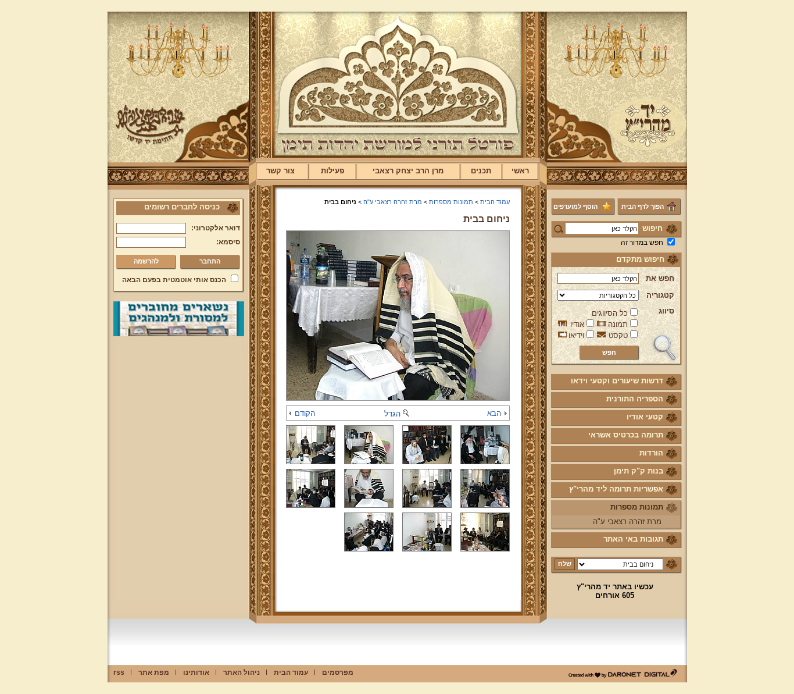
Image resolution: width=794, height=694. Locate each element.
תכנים (481, 170)
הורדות (651, 453)
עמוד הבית (495, 201)
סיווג (666, 311)
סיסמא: (228, 242)
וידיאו (576, 335)
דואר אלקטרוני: (215, 228)
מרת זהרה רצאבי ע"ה (627, 521)
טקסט (618, 335)
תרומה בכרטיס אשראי (625, 434)
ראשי (520, 170)
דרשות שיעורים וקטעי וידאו (617, 380)
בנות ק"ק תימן (638, 471)
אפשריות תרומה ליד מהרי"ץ (616, 489)
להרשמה (146, 261)
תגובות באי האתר (633, 539)
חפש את (660, 278)
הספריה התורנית (634, 398)
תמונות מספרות (636, 507)
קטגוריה (660, 295)
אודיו (577, 324)
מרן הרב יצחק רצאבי (408, 170)
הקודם (305, 413)
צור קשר (280, 170)
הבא (494, 413)
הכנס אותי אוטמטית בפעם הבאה (174, 280)
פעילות (332, 170)
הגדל (392, 414)
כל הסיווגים (610, 313)
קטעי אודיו (645, 416)
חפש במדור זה (642, 243)
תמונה (618, 324)
